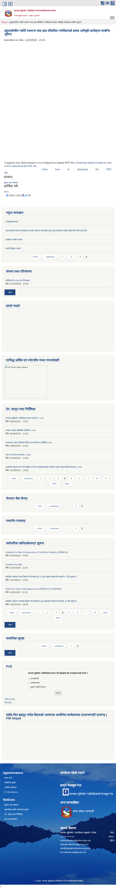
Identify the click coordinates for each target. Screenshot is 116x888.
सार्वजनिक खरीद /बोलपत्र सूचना (16, 809)
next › (55, 483)
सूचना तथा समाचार (11, 182)
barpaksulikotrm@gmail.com (74, 844)
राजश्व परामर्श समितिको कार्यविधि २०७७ (20, 430)
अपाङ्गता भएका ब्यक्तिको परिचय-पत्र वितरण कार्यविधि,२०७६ (29, 442)
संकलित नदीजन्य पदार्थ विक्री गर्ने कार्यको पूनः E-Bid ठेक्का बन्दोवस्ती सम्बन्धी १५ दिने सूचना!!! (41, 576)
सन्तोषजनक (35, 683)
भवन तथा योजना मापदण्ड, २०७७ (18, 455)
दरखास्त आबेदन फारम (14, 239)
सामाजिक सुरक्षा (10, 782)
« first (35, 257)
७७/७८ (6, 191)
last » (67, 483)
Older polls (10, 699)
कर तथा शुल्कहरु (10, 819)
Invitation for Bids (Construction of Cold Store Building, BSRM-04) (37, 552)
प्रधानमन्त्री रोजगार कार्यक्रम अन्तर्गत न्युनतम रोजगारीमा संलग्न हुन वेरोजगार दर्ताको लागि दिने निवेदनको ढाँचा (46, 230)
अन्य (10, 292)
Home (4, 22)
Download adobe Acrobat (90, 162)
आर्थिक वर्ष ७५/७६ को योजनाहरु (18, 280)
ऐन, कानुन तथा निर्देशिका (13, 814)
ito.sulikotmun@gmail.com (73, 852)
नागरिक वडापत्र (10, 787)
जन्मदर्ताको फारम (12, 221)
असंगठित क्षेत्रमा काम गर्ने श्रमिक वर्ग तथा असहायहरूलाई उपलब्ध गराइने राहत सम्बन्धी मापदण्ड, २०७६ (44, 467)
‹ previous (50, 257)
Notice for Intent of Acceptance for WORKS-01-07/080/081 (33, 589)
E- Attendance (11, 792)
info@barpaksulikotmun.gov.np (75, 848)
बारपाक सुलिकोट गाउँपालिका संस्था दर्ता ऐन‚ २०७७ (24, 418)
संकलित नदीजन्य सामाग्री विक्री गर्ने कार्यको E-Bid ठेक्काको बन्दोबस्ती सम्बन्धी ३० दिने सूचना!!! (41, 601)
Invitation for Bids (14, 564)
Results (8, 702)
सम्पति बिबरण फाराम (13, 248)
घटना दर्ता (8, 778)
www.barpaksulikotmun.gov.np (75, 840)
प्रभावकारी (35, 678)
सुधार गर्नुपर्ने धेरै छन (38, 687)
